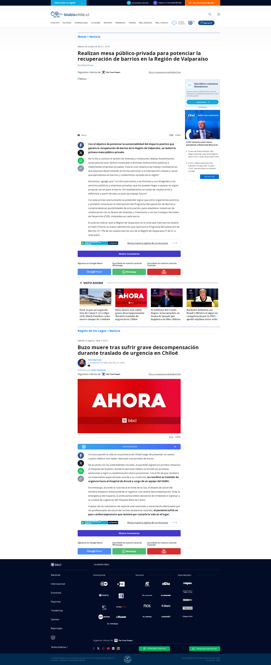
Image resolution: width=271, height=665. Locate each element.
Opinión (132, 23)
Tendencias (120, 23)
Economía (95, 23)
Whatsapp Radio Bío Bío (206, 648)
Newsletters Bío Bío (140, 3)
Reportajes (56, 628)
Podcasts (55, 23)
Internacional (81, 23)
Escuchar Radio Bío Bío (203, 3)
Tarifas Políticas (58, 647)
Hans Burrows (94, 359)
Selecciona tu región (64, 2)
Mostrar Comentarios (129, 254)
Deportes (108, 23)
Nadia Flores (87, 65)
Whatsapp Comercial (156, 648)
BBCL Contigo (162, 23)
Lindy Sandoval (98, 370)
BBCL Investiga (145, 23)
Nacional (67, 23)
